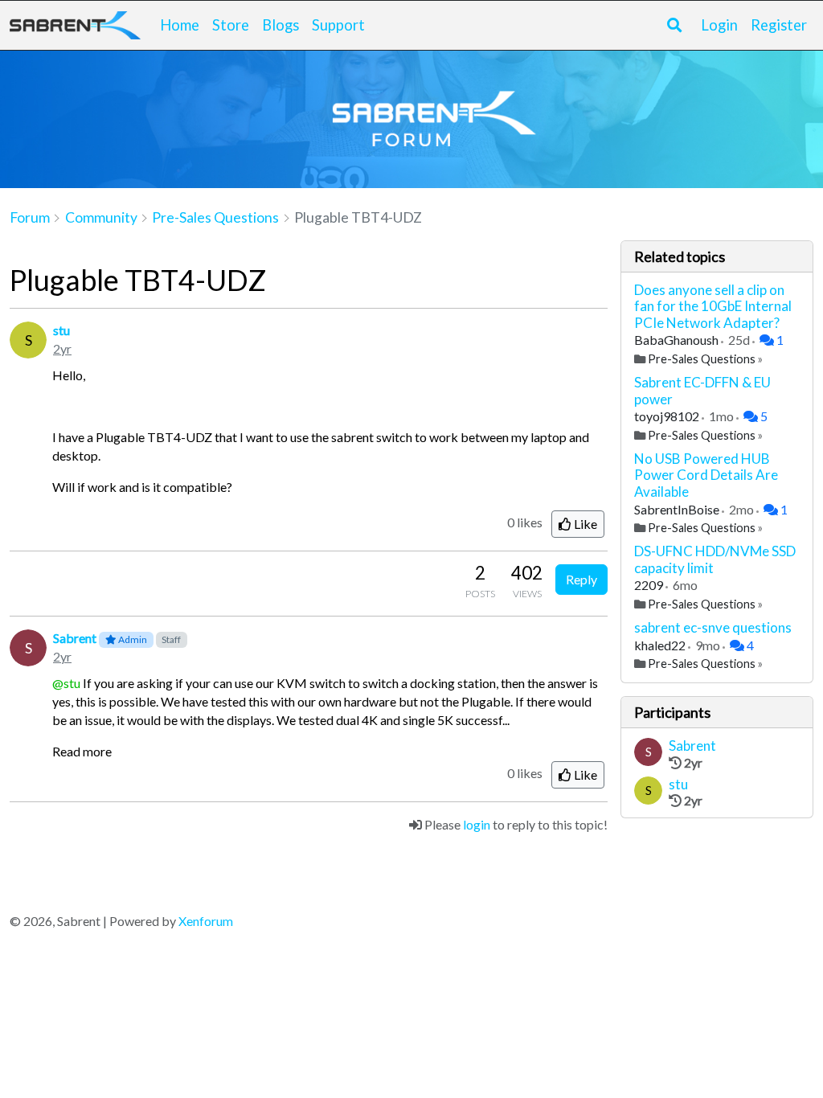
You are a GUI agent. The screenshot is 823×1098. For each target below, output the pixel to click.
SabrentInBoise (678, 509)
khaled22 (661, 645)
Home (179, 25)
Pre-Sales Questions (701, 359)
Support (338, 25)
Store (230, 25)
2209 (649, 584)
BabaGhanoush (677, 339)
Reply (581, 579)
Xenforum (205, 920)
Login (719, 25)
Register (779, 25)
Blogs (280, 25)
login (476, 824)
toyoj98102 (668, 416)
